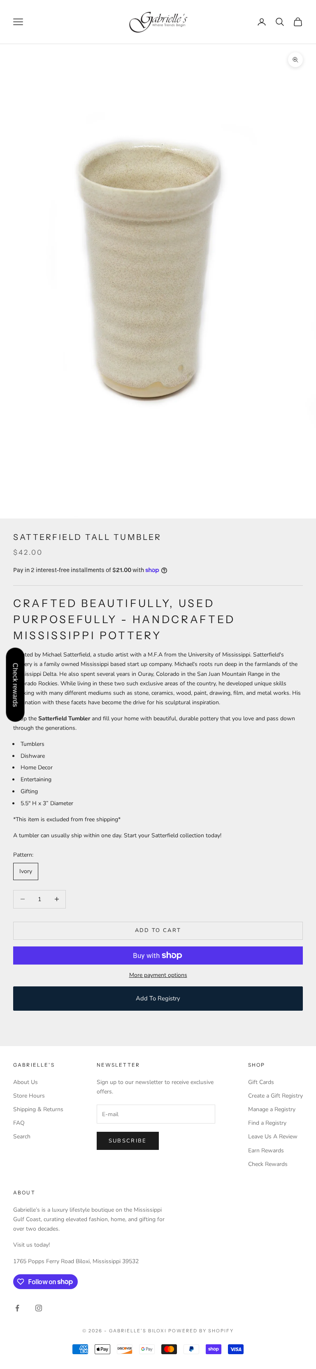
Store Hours (29, 1096)
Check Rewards (268, 1164)
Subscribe (128, 1141)
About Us (25, 1082)
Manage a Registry (271, 1109)
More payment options (158, 975)
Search (21, 1136)
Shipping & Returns (38, 1109)
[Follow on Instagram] (39, 1308)
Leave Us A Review (272, 1136)
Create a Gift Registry (275, 1096)
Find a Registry (267, 1123)
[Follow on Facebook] (17, 1308)
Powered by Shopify (201, 1331)
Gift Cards (261, 1082)
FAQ (19, 1123)
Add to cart (158, 930)
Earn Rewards (266, 1150)
